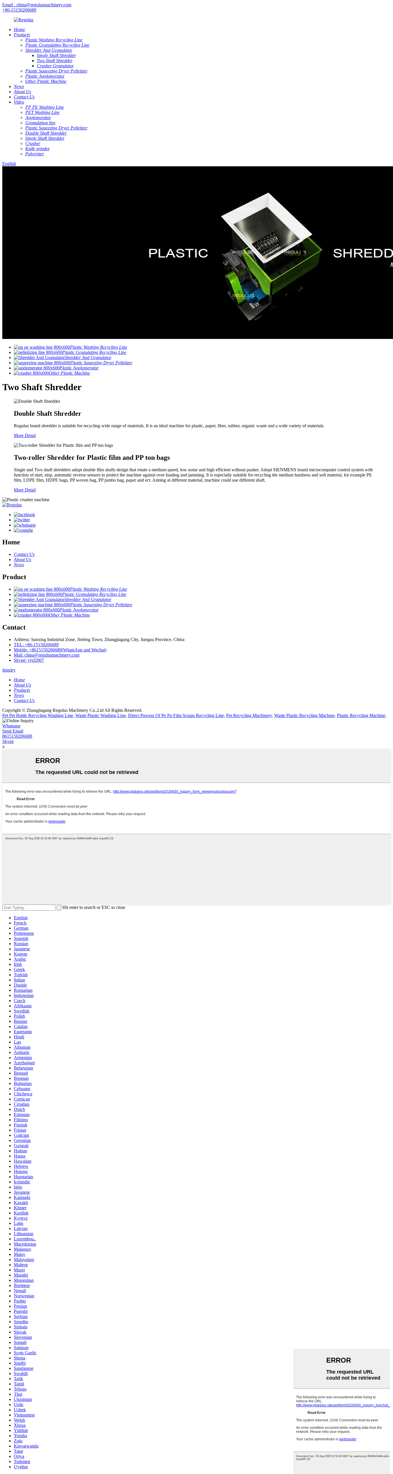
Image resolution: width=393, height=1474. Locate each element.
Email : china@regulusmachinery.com (36, 4)
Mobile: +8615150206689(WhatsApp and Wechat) (60, 649)
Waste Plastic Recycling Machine (304, 715)
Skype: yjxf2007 (29, 660)
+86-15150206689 (19, 9)
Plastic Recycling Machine (361, 715)
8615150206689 (17, 736)
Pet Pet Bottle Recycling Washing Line (37, 715)
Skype (8, 741)
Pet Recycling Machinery (249, 715)
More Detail (25, 435)
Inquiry (9, 670)
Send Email (12, 731)
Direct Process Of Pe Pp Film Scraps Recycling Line (176, 715)
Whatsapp (11, 725)
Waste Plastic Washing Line (100, 715)
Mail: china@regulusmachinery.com (46, 655)
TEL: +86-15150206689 (36, 644)
